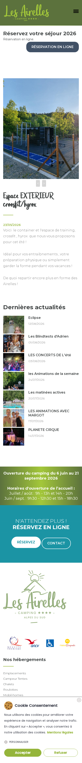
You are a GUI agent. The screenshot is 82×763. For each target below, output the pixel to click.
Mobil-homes (13, 695)
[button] (75, 11)
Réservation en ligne (53, 47)
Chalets (8, 684)
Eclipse (34, 318)
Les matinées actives (46, 392)
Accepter (23, 752)
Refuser (60, 752)
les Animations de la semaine (53, 374)
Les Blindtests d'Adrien (48, 336)
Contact (56, 543)
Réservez (26, 542)
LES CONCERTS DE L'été (49, 355)
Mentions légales (60, 732)
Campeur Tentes (15, 679)
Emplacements (14, 673)
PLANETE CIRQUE (43, 430)
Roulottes (10, 689)
